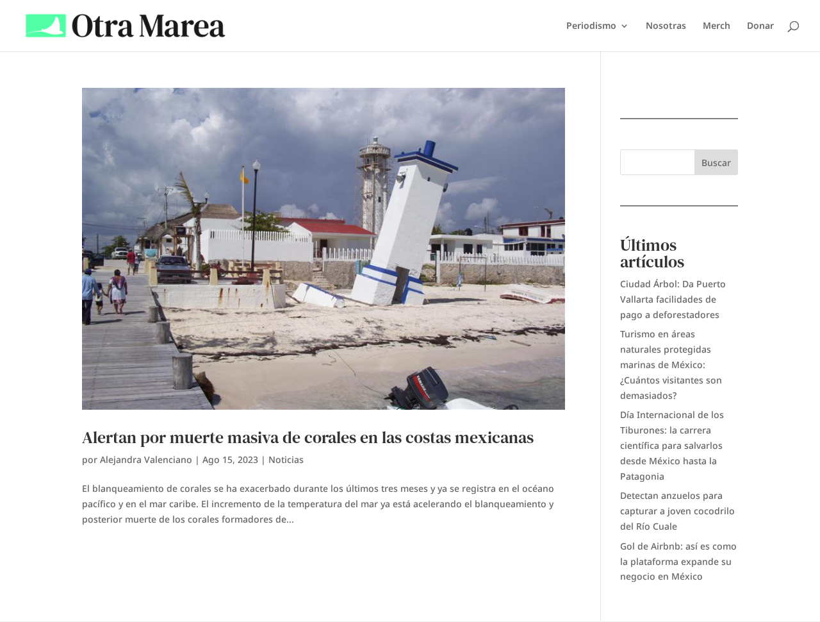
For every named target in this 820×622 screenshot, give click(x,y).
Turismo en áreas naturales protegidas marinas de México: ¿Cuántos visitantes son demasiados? (671, 364)
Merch (716, 26)
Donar (760, 26)
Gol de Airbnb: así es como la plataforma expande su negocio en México (678, 561)
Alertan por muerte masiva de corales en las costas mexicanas (308, 437)
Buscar (716, 162)
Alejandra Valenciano (146, 459)
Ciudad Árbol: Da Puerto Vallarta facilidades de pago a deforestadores (673, 299)
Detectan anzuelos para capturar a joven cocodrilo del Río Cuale (677, 510)
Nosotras (666, 26)
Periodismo (591, 26)
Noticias (286, 459)
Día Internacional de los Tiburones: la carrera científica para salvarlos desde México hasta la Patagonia (672, 445)
